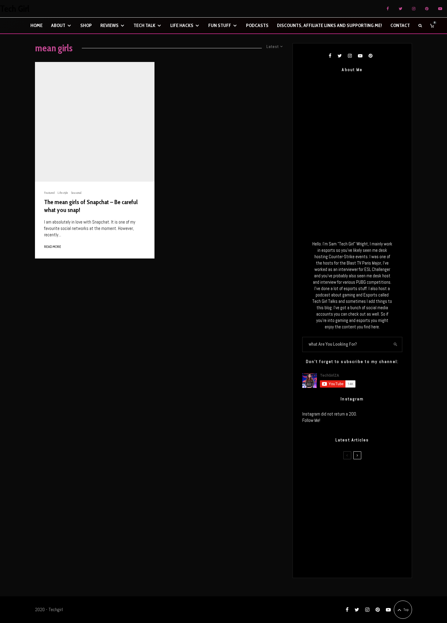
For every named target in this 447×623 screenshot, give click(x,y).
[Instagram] (413, 8)
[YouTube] (440, 8)
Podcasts (257, 25)
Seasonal (76, 193)
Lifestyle (62, 193)
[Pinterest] (426, 8)
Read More (52, 247)
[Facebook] (388, 8)
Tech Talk (144, 25)
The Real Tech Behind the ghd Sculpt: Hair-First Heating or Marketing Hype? (363, 475)
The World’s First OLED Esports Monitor (364, 562)
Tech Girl (14, 8)
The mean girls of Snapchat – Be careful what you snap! (91, 206)
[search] (395, 344)
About (58, 25)
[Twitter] (400, 8)
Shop (86, 25)
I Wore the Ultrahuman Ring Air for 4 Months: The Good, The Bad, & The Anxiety (361, 504)
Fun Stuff (219, 25)
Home (36, 25)
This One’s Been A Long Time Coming (362, 533)
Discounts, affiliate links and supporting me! (329, 25)
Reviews (109, 25)
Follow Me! (311, 420)
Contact (400, 25)
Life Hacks (181, 25)
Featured (49, 193)
